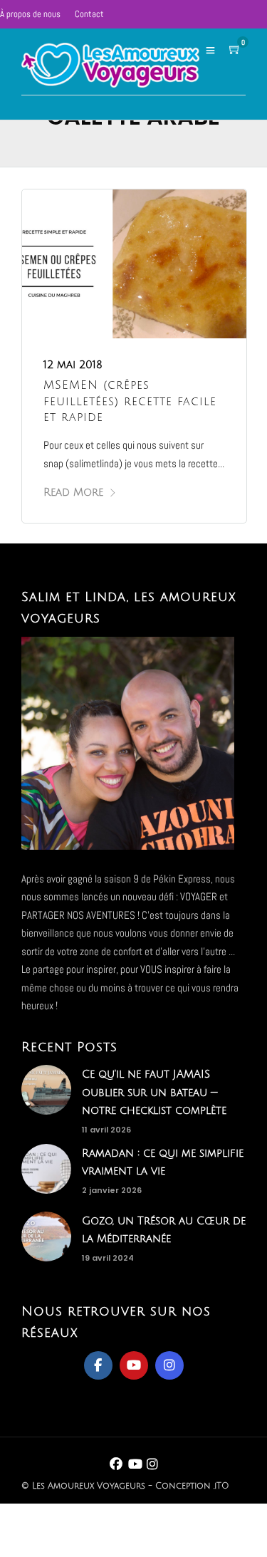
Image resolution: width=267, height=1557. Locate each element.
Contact (89, 14)
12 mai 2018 (73, 364)
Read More (73, 492)
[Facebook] (98, 1365)
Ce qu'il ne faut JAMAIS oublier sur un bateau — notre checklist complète (154, 1092)
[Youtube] (134, 1365)
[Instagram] (169, 1365)
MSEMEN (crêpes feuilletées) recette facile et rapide (129, 401)
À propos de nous (30, 14)
